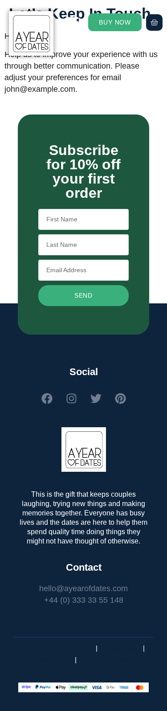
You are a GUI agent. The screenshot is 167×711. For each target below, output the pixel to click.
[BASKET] (154, 22)
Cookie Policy (53, 659)
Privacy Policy (120, 648)
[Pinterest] (120, 398)
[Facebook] (47, 398)
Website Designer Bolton (58, 648)
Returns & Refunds (106, 659)
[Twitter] (96, 398)
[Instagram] (71, 398)
